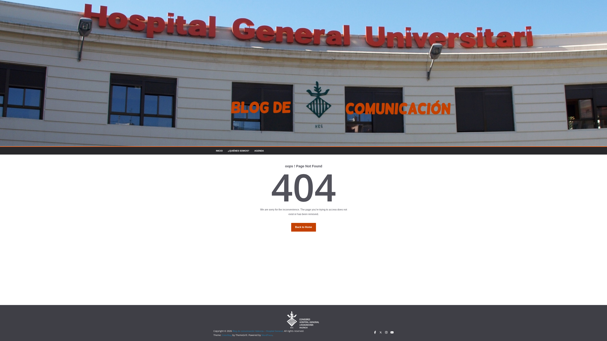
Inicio (219, 151)
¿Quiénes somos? (238, 151)
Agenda (259, 151)
